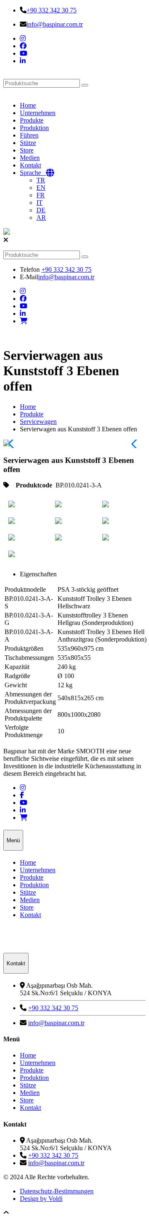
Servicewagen (38, 421)
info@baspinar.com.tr (54, 24)
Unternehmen (37, 112)
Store (27, 150)
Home (28, 105)
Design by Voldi (41, 1198)
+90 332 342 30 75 (51, 10)
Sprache (33, 172)
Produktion (34, 127)
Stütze (28, 142)
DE (41, 210)
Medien (30, 157)
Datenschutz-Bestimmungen (57, 1191)
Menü (13, 840)
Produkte (31, 120)
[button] (136, 444)
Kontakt (30, 165)
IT (39, 202)
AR (41, 217)
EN (41, 187)
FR (40, 195)
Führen (29, 135)
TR (40, 180)
